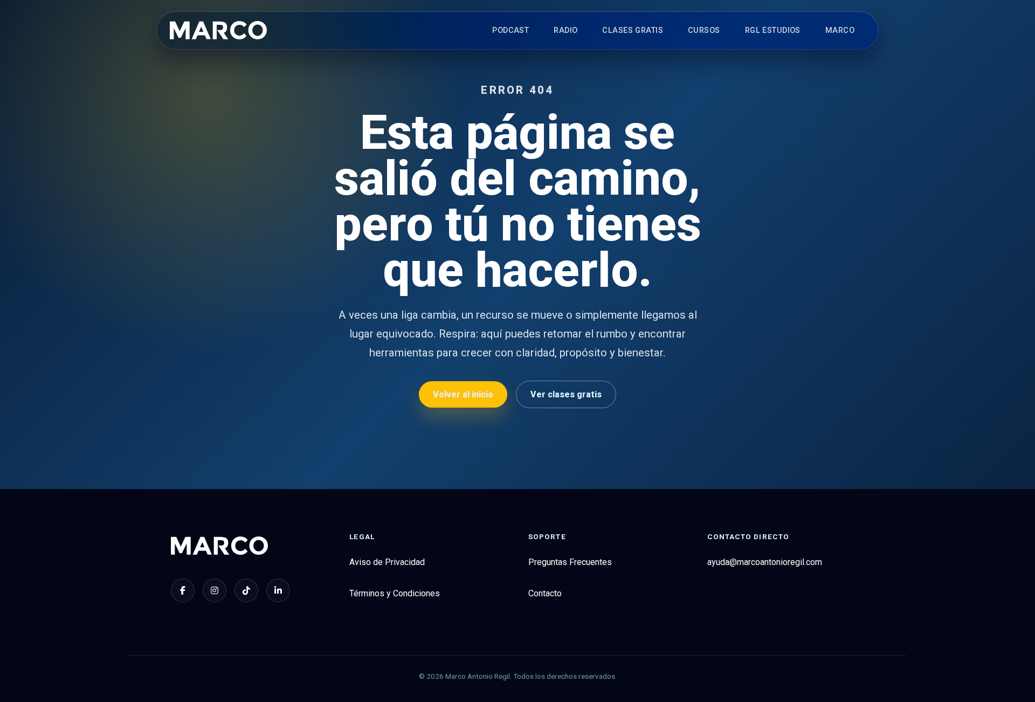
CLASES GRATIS (632, 30)
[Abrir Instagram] (214, 590)
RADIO (565, 30)
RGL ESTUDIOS (773, 30)
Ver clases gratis (566, 394)
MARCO (839, 30)
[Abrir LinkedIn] (278, 590)
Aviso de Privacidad (387, 562)
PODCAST (510, 30)
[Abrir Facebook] (183, 590)
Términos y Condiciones (394, 593)
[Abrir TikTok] (246, 590)
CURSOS (704, 30)
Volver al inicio (463, 394)
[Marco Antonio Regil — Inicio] (218, 30)
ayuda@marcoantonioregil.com (764, 562)
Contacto (545, 593)
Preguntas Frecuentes (570, 562)
